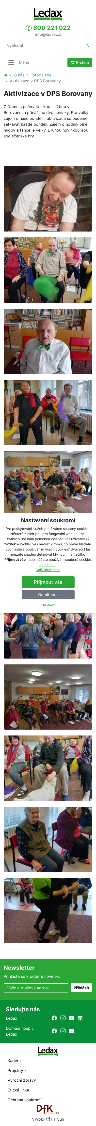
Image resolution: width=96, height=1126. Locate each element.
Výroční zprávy (22, 1080)
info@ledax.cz (48, 34)
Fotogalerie (41, 75)
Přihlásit (81, 987)
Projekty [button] (15, 1070)
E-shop (82, 62)
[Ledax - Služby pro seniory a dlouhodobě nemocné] (6, 75)
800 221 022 (51, 27)
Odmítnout (48, 594)
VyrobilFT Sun (48, 1119)
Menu (24, 62)
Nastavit (48, 605)
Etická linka (18, 1090)
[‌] (54, 1018)
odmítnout (47, 565)
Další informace (48, 570)
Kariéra (14, 1060)
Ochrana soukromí (25, 1099)
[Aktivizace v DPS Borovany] (48, 198)
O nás (19, 75)
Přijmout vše (48, 582)
